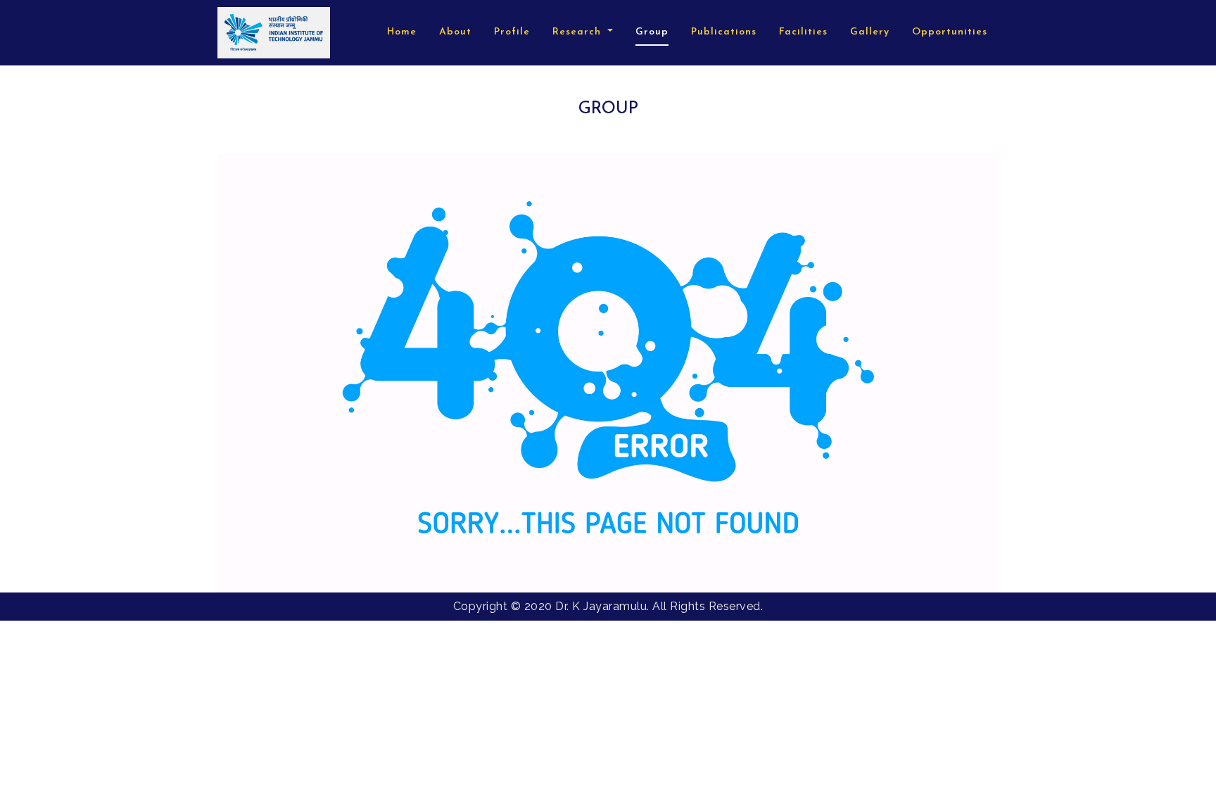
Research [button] (578, 32)
